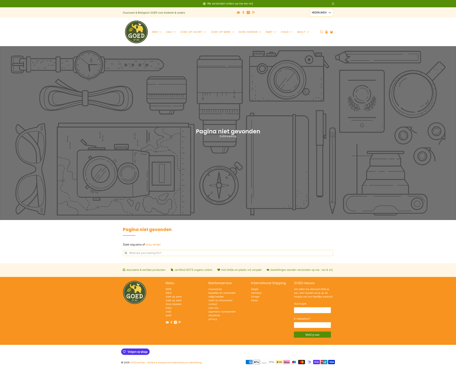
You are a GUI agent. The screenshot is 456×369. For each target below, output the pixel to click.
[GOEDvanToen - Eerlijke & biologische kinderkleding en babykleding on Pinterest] (253, 12)
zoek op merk (221, 32)
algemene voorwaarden (222, 311)
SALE (169, 32)
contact (212, 304)
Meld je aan (312, 334)
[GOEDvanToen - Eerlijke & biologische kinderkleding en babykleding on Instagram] (248, 12)
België (254, 289)
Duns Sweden (248, 32)
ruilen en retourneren (220, 300)
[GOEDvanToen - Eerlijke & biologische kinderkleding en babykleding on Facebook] (243, 12)
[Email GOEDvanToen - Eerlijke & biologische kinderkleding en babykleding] (238, 12)
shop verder (153, 244)
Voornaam (300, 303)
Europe (255, 296)
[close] (333, 4)
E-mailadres (302, 318)
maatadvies (215, 289)
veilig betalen (216, 296)
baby (269, 32)
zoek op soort (191, 32)
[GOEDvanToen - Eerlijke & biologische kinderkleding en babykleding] (136, 31)
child (285, 32)
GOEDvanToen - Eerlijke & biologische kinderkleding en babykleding (166, 362)
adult (301, 32)
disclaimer (214, 315)
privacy (212, 319)
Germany (256, 292)
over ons (213, 307)
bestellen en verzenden (222, 292)
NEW (155, 32)
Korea (254, 300)
